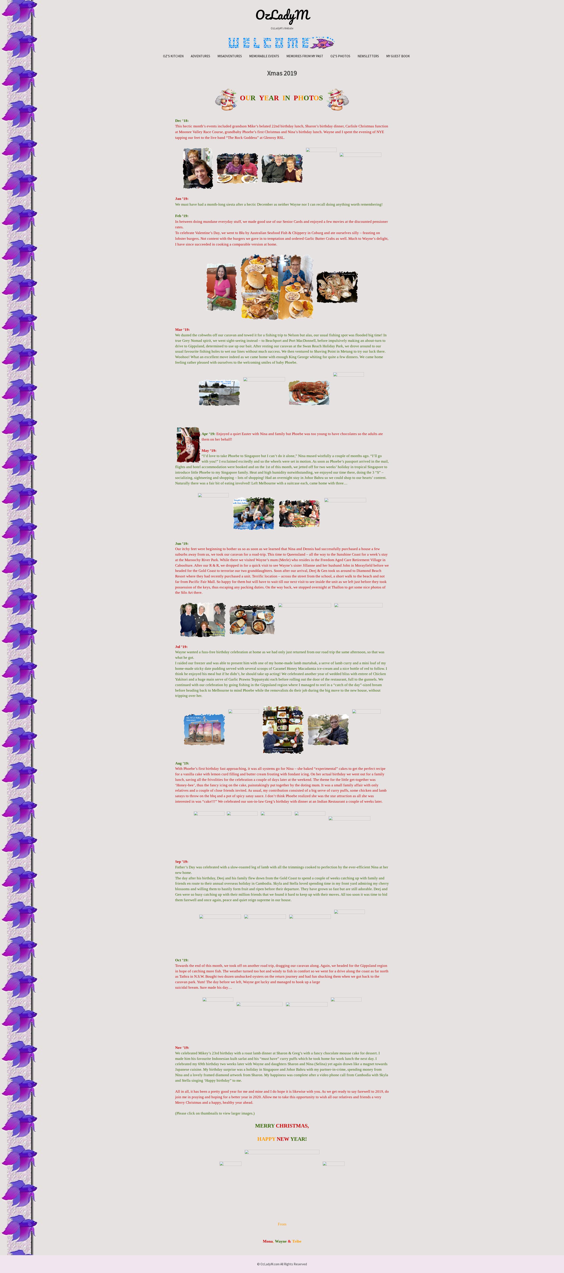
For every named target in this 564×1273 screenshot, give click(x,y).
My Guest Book (398, 56)
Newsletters (368, 56)
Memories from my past (304, 56)
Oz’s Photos (340, 56)
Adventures (200, 56)
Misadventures (229, 56)
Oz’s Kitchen (173, 56)
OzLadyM (282, 15)
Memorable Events (264, 56)
